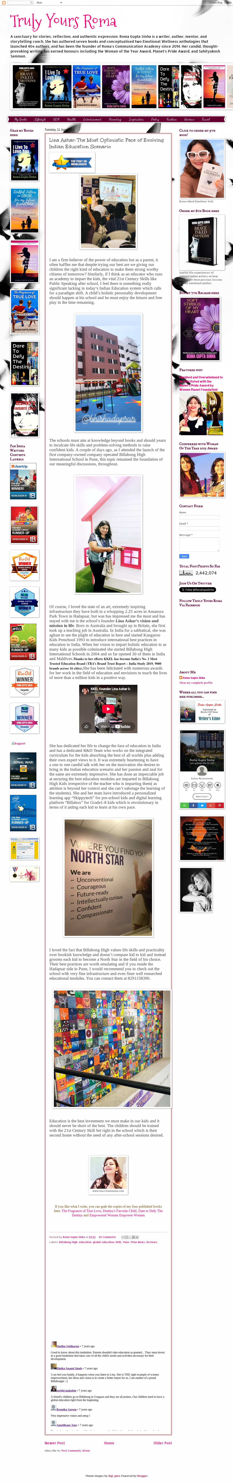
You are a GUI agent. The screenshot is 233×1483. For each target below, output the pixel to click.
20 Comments (107, 1236)
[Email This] (123, 1237)
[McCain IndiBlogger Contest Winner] (23, 659)
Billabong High (68, 1242)
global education (103, 1242)
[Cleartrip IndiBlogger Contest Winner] (23, 498)
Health (71, 119)
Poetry (155, 119)
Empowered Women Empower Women (117, 1215)
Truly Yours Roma (63, 20)
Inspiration (136, 119)
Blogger (142, 1475)
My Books (20, 119)
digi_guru (114, 1475)
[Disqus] (108, 1291)
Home (109, 1443)
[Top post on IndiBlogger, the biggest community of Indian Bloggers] (72, 171)
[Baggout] (18, 743)
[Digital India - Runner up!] (23, 830)
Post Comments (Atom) (76, 1450)
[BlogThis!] (127, 1237)
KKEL (119, 1242)
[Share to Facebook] (133, 1237)
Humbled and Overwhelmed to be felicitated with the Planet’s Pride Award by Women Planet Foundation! (201, 383)
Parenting (115, 119)
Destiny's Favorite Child (120, 1211)
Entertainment (92, 119)
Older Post (163, 1443)
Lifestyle (40, 119)
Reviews (151, 1242)
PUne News (138, 1242)
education (85, 1242)
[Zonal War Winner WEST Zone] (23, 787)
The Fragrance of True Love (81, 1211)
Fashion (172, 119)
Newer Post (55, 1443)
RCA (56, 119)
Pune (126, 1242)
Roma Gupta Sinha (194, 677)
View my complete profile (196, 682)
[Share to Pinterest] (137, 1237)
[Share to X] (130, 1237)
